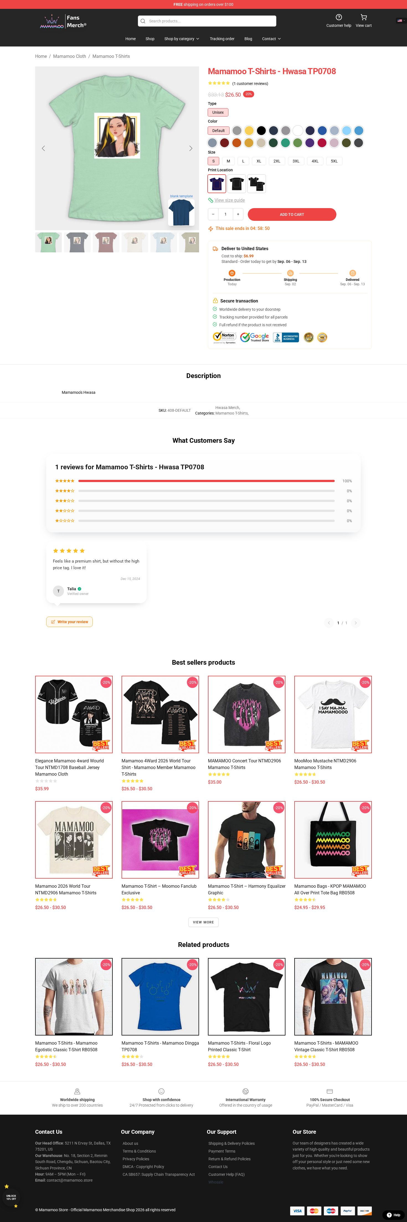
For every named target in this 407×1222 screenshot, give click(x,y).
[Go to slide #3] (106, 242)
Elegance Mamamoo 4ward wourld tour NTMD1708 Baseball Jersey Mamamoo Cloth (69, 767)
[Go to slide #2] (77, 242)
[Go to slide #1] (48, 242)
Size (211, 152)
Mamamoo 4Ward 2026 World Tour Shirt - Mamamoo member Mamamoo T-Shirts (158, 767)
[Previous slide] (44, 148)
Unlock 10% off (11, 1197)
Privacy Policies (136, 1159)
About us (130, 1143)
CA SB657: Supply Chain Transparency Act (159, 1174)
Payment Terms (221, 1151)
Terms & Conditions (139, 1151)
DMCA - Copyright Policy (143, 1166)
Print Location (220, 170)
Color (212, 121)
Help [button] (397, 1215)
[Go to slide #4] (135, 242)
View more (203, 922)
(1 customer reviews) (250, 83)
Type (212, 103)
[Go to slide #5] (163, 242)
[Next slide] (190, 148)
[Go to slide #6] (192, 242)
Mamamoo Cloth (69, 56)
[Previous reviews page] (329, 623)
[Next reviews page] (356, 623)
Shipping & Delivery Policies (231, 1143)
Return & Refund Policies (229, 1159)
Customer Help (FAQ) (226, 1174)
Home (41, 56)
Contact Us (218, 1166)
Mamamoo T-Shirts (111, 56)
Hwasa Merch (227, 407)
